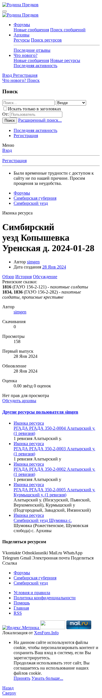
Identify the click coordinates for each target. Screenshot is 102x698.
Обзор (8, 276)
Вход (7, 150)
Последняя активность (35, 65)
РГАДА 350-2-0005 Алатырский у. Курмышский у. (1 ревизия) (54, 492)
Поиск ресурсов (46, 40)
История (23, 276)
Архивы (21, 34)
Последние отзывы (32, 50)
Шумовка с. (43, 520)
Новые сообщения (31, 29)
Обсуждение (45, 276)
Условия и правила (32, 592)
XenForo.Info (46, 632)
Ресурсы (22, 40)
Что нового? (25, 55)
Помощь (22, 602)
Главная (21, 608)
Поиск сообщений (68, 29)
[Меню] (4, 11)
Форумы (22, 24)
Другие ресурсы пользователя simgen (40, 412)
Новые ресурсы (65, 60)
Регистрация (26, 135)
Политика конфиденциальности (45, 597)
